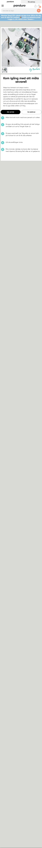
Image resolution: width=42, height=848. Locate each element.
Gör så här (10, 112)
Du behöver (31, 112)
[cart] (39, 6)
